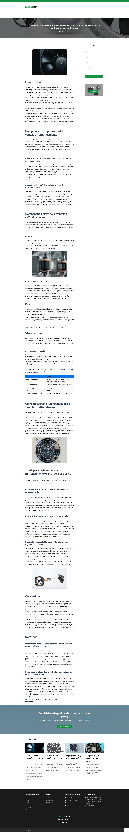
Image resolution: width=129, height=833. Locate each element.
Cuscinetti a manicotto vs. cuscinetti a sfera (49, 566)
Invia (94, 76)
